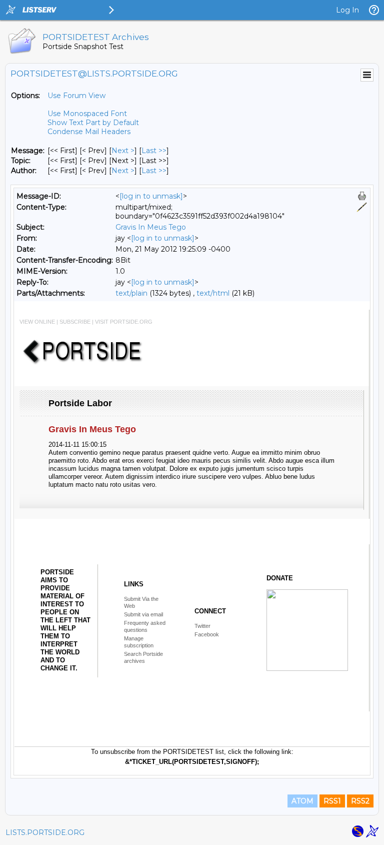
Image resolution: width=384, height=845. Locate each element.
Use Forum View (77, 95)
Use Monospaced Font (87, 113)
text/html (213, 293)
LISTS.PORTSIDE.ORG (45, 832)
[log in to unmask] (151, 196)
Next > (123, 150)
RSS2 (360, 800)
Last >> (154, 150)
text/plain (132, 293)
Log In (347, 10)
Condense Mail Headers (89, 131)
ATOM (303, 800)
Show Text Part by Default (93, 122)
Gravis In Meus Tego (151, 227)
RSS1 (332, 800)
